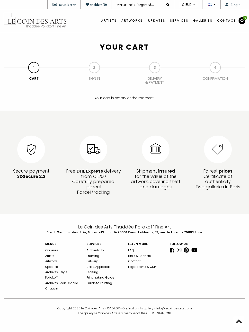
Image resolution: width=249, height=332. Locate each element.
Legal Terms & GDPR (143, 267)
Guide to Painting (99, 283)
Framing (93, 256)
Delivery (92, 261)
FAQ (131, 250)
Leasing (92, 272)
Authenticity (95, 250)
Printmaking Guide (100, 277)
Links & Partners (139, 256)
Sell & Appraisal (98, 267)
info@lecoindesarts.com (174, 308)
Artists (49, 256)
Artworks (132, 20)
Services (179, 20)
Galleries (203, 20)
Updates (156, 20)
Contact (226, 20)
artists (109, 20)
